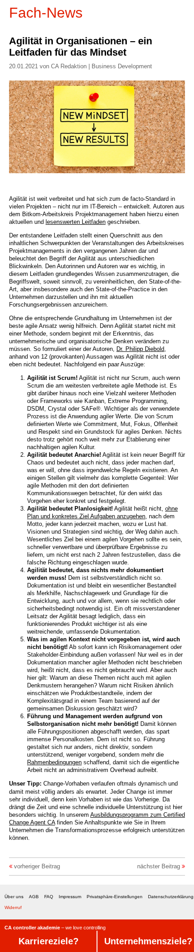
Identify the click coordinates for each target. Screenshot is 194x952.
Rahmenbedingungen (54, 762)
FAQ (48, 896)
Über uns (14, 896)
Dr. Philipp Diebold (140, 349)
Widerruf (13, 907)
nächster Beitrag (158, 866)
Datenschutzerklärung (171, 896)
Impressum (70, 896)
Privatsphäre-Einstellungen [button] (115, 896)
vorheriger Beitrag (37, 866)
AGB (34, 896)
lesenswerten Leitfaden (76, 221)
